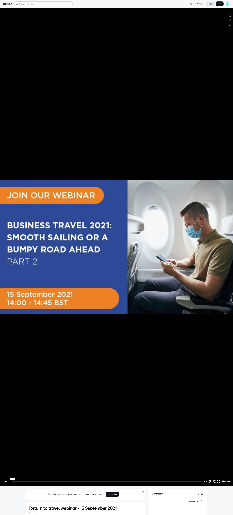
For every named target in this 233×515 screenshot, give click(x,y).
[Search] (198, 494)
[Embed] (230, 25)
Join (220, 3)
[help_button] (190, 3)
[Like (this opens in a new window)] (230, 11)
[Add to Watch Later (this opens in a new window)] (230, 15)
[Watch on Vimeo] (225, 481)
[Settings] (210, 481)
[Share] (230, 20)
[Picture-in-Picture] (214, 481)
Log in (210, 3)
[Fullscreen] (218, 481)
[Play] (6, 481)
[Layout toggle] (202, 494)
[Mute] (205, 481)
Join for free (112, 494)
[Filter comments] (202, 501)
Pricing (199, 3)
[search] (43, 3)
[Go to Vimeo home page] (7, 4)
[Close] (143, 491)
